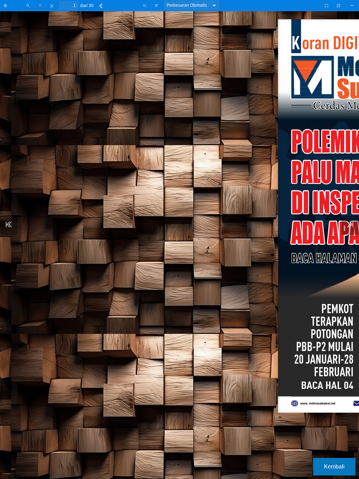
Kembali (334, 467)
